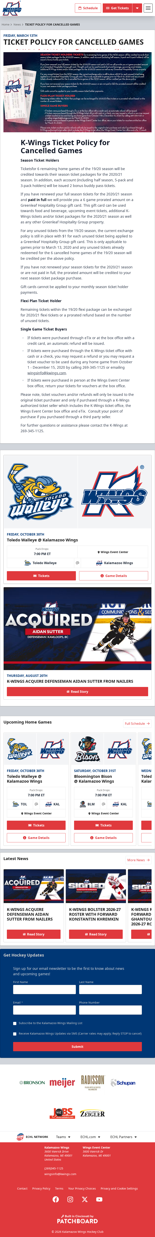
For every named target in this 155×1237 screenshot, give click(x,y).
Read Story (79, 691)
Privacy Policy (41, 1188)
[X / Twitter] (84, 1199)
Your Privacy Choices (82, 1188)
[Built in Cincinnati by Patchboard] (77, 1219)
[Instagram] (70, 1199)
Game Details (116, 576)
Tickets (43, 576)
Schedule (90, 8)
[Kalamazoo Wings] (12, 8)
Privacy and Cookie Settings (119, 1188)
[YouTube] (99, 1199)
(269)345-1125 (53, 1168)
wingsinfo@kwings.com (46, 373)
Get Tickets (120, 8)
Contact (22, 1188)
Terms (59, 1188)
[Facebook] (55, 1199)
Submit (77, 1046)
